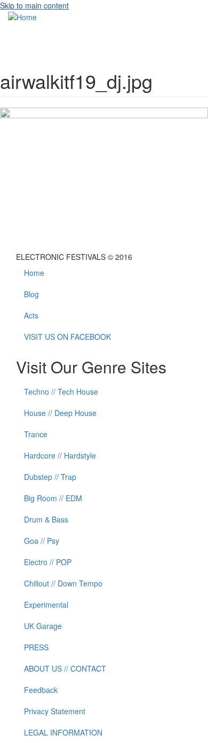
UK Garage (43, 625)
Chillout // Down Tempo (63, 583)
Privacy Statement (54, 711)
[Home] (22, 16)
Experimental (46, 604)
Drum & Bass (46, 519)
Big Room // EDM (53, 498)
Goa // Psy (41, 540)
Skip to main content (34, 5)
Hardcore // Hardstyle (60, 455)
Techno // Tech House (61, 391)
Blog (31, 294)
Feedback (41, 689)
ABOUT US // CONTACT (65, 668)
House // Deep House (60, 412)
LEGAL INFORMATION (63, 732)
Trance (35, 434)
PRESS (36, 647)
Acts (31, 315)
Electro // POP (47, 562)
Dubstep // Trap (50, 476)
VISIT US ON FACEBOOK (67, 336)
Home (34, 272)
